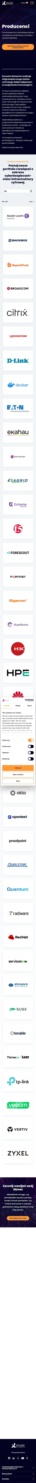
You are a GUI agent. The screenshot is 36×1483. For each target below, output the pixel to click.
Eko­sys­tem (7, 1474)
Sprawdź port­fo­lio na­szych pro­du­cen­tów (18, 47)
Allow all (18, 768)
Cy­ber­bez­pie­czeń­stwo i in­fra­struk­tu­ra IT (12, 1468)
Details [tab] (18, 706)
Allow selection (18, 774)
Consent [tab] (7, 706)
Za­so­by (5, 1479)
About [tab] (29, 706)
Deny (18, 781)
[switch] (31, 746)
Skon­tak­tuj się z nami (18, 1218)
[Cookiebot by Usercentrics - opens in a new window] (25, 700)
